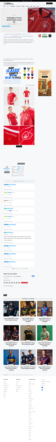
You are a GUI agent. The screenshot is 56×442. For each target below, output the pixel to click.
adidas (21, 36)
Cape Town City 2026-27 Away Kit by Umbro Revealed (44, 344)
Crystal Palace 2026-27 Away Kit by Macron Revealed (11, 344)
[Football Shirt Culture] (9, 3)
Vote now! (7, 172)
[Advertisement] (19, 51)
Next (26, 268)
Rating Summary (7, 280)
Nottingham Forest (7, 36)
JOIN (47, 3)
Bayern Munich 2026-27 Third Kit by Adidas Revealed (44, 368)
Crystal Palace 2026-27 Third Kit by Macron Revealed (45, 320)
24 (22, 268)
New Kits (11, 316)
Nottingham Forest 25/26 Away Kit (14, 80)
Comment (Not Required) (8, 285)
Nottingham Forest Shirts (25, 34)
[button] (19, 391)
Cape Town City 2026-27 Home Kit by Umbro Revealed (11, 368)
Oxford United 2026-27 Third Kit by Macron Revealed (28, 320)
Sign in (51, 3)
